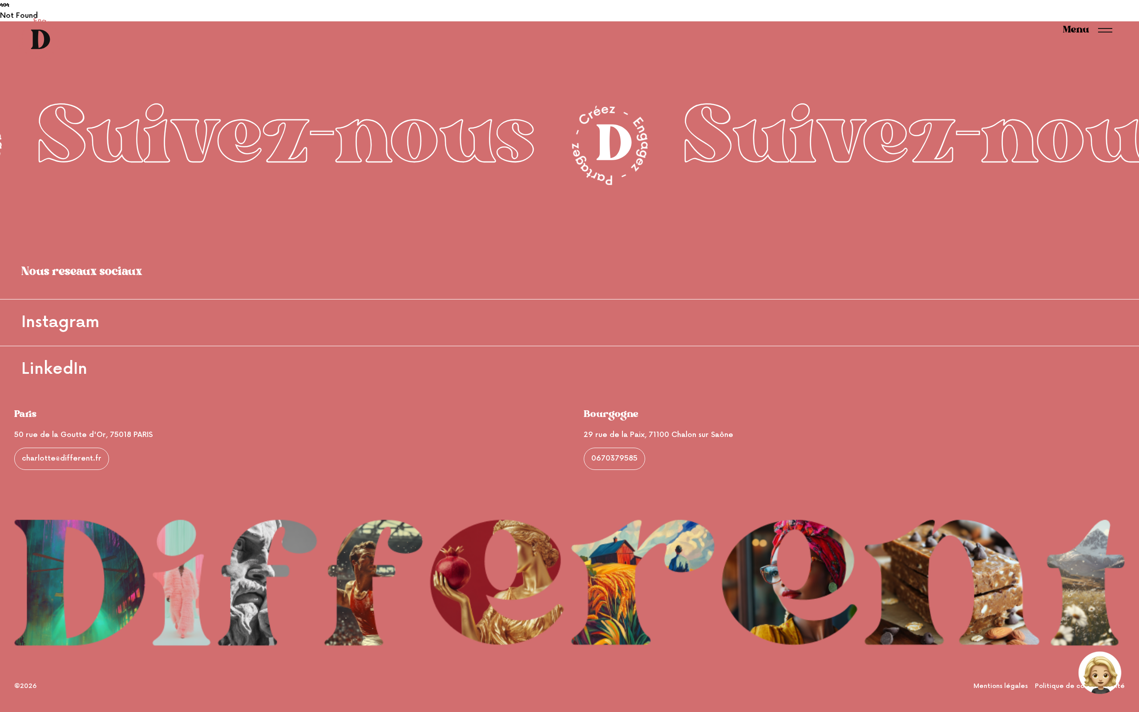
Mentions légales (1000, 686)
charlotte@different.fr (61, 458)
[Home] (39, 39)
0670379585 (614, 458)
